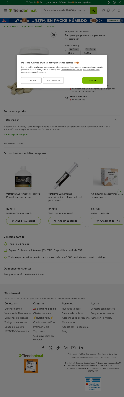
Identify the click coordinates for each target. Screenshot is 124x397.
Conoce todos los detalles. (71, 69)
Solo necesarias (53, 80)
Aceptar (92, 80)
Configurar (31, 80)
